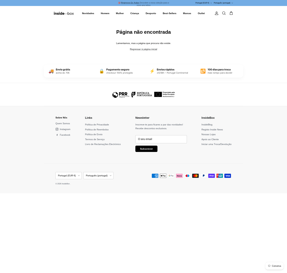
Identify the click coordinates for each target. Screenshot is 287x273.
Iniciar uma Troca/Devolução (216, 144)
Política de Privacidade (97, 124)
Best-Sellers (169, 13)
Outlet (201, 13)
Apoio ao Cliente (210, 139)
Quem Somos (62, 123)
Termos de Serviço (95, 139)
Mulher (120, 13)
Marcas (187, 13)
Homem (105, 13)
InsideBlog (206, 124)
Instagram (65, 129)
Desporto (151, 13)
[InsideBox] (64, 13)
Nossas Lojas (208, 134)
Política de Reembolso (97, 129)
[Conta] (216, 13)
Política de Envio (93, 134)
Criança (134, 13)
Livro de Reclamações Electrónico (103, 144)
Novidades (88, 13)
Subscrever (146, 148)
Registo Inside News (212, 129)
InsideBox (66, 184)
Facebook (65, 135)
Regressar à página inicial (143, 49)
